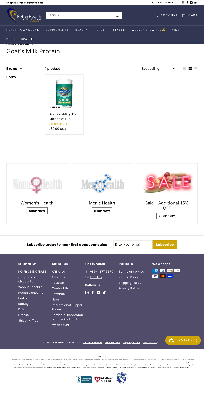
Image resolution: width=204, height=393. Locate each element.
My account (60, 325)
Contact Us (60, 288)
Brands (28, 39)
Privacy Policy (129, 288)
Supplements (57, 30)
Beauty (81, 30)
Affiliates (58, 272)
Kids (176, 30)
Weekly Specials (30, 287)
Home (10, 44)
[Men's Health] (102, 182)
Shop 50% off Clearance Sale (25, 2)
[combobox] (84, 15)
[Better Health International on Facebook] (92, 292)
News (56, 299)
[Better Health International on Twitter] (104, 292)
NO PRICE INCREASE (32, 272)
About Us (58, 277)
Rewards (58, 294)
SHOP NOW (37, 211)
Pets (10, 39)
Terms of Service (131, 272)
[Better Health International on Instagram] (87, 292)
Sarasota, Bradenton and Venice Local (67, 317)
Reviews (58, 283)
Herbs (100, 30)
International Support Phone (68, 307)
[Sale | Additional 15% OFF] (167, 182)
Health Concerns (22, 30)
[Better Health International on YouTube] (98, 292)
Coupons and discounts (28, 279)
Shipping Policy (130, 283)
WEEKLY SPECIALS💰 (149, 30)
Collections (25, 44)
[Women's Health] (37, 182)
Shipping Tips (28, 321)
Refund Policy (129, 277)
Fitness (118, 30)
